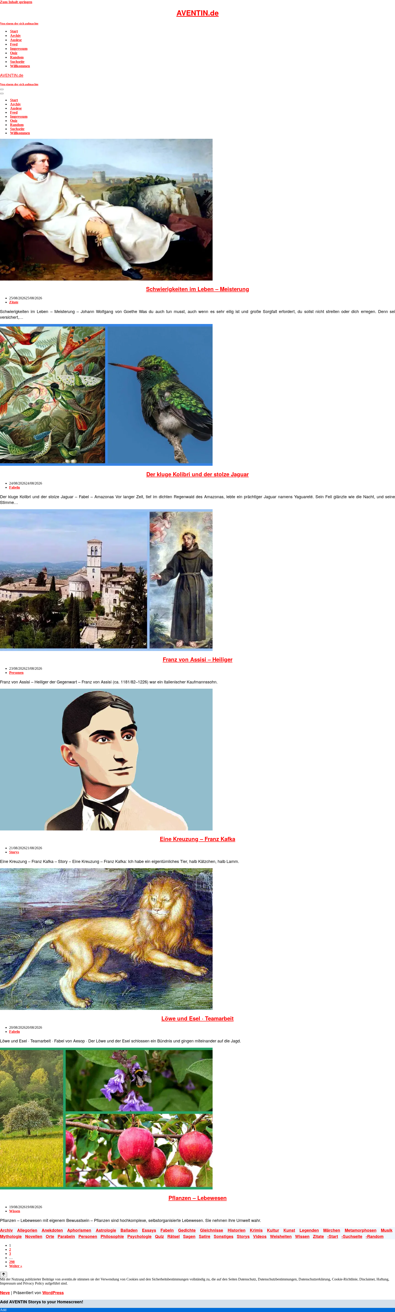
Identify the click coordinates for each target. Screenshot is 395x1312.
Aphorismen (79, 1230)
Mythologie (11, 1236)
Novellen (33, 1236)
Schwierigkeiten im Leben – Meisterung (197, 289)
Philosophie (112, 1236)
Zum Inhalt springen (16, 2)
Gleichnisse (211, 1230)
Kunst (289, 1230)
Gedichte (187, 1230)
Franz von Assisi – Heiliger (197, 659)
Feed (14, 44)
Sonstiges (223, 1236)
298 (12, 1262)
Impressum (18, 49)
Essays (149, 1230)
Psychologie (139, 1236)
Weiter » (15, 1266)
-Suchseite (352, 1236)
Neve (5, 1293)
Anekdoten (52, 1230)
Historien (237, 1230)
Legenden (309, 1230)
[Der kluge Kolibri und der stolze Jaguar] (106, 464)
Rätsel (173, 1236)
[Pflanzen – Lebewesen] (106, 1188)
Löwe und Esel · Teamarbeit (197, 1018)
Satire (204, 1236)
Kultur (273, 1230)
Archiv (15, 35)
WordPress (53, 1293)
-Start (332, 1236)
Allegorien (27, 1230)
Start (14, 31)
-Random (375, 1236)
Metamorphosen (360, 1230)
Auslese (16, 40)
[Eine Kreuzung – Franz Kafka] (106, 829)
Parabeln (66, 1236)
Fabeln (14, 487)
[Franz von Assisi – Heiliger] (106, 650)
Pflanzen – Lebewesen (197, 1198)
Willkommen (20, 66)
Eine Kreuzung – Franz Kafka (197, 839)
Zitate (13, 302)
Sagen (189, 1236)
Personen (16, 673)
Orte (50, 1236)
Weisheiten (281, 1236)
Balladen (129, 1230)
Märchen (331, 1230)
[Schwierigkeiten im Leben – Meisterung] (106, 279)
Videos (260, 1236)
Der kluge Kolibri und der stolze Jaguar (197, 474)
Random (17, 57)
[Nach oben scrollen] (3, 1274)
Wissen (14, 1211)
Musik (386, 1230)
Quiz (13, 53)
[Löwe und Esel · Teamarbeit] (106, 1009)
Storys (14, 852)
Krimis (256, 1230)
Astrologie (106, 1230)
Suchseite (17, 62)
